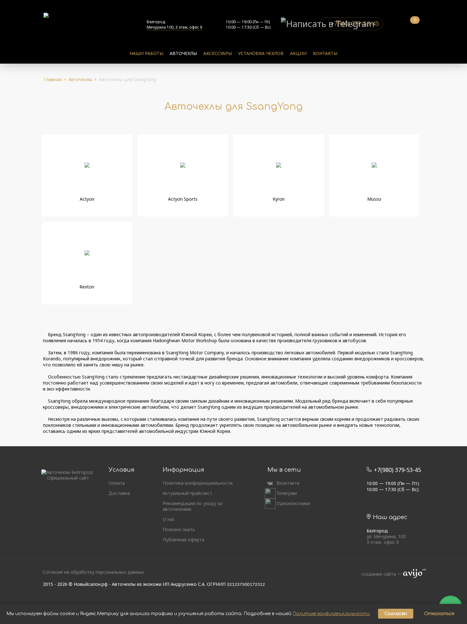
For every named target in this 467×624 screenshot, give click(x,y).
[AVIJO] (412, 574)
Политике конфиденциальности (331, 613)
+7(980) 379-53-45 (396, 470)
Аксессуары (217, 53)
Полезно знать (179, 529)
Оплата (117, 483)
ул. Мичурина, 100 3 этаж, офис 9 (386, 539)
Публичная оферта (183, 540)
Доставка (119, 493)
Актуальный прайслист (187, 493)
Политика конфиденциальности (198, 483)
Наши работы (146, 53)
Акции (298, 53)
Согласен (395, 613)
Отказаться (439, 613)
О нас (169, 519)
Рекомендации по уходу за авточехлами (192, 506)
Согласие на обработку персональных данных (93, 572)
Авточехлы (183, 53)
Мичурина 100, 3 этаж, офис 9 (174, 27)
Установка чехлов (261, 53)
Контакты (325, 53)
